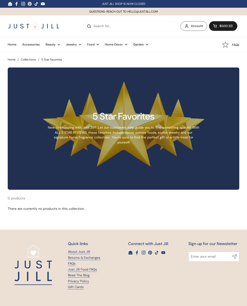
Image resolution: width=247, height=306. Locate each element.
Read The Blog (79, 275)
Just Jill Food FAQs (82, 269)
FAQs (72, 263)
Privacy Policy (78, 281)
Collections (28, 60)
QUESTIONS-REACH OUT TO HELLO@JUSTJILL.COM (123, 11)
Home (11, 60)
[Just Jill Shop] (34, 26)
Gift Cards (76, 287)
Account (197, 26)
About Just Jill (79, 252)
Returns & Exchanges (84, 257)
